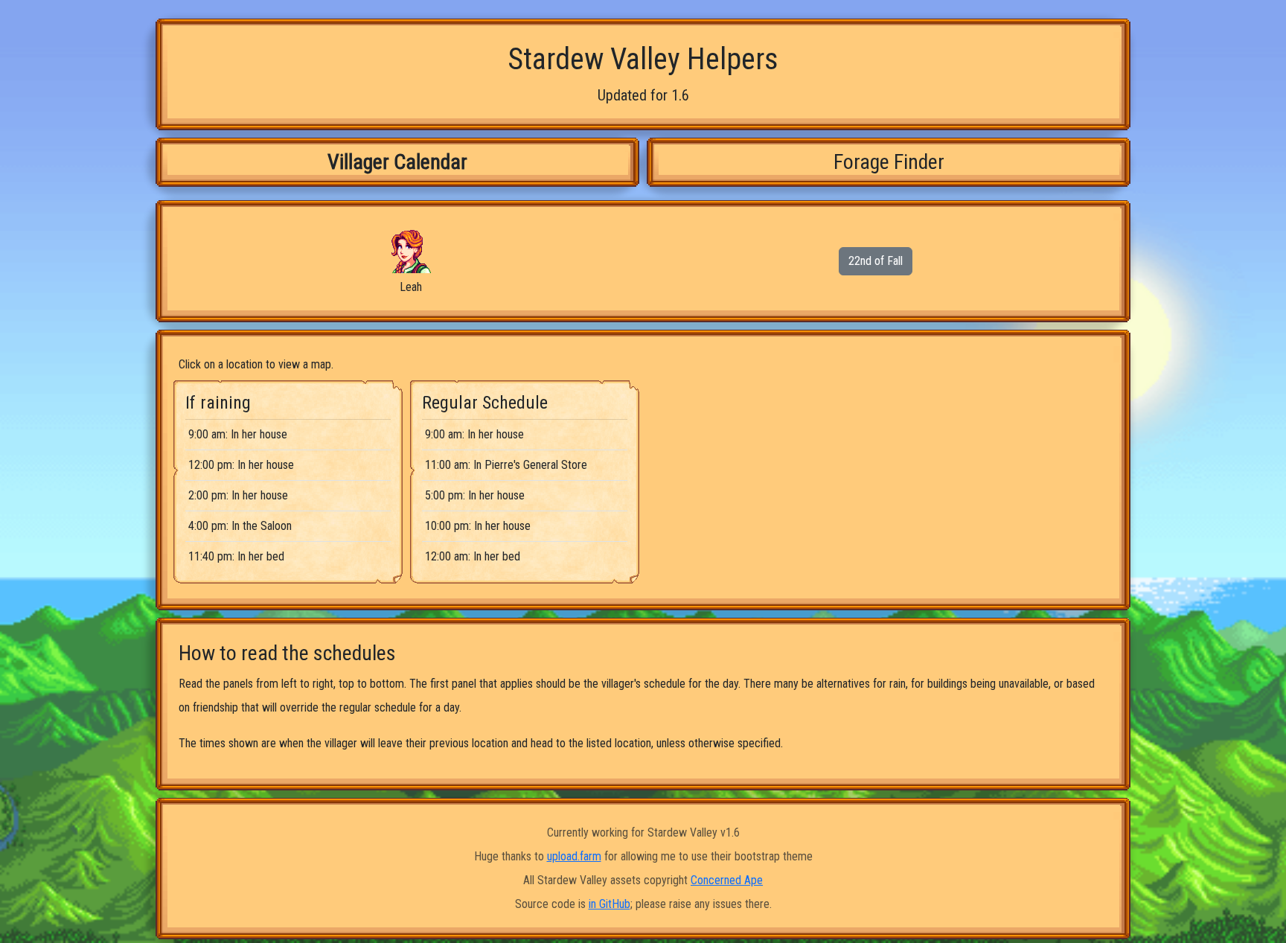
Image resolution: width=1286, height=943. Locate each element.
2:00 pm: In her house (238, 495)
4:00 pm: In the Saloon (240, 526)
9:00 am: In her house (237, 434)
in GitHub (609, 904)
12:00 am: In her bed (472, 556)
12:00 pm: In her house (241, 465)
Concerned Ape (727, 880)
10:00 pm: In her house (478, 526)
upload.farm (574, 856)
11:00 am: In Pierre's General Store (506, 465)
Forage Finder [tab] (889, 162)
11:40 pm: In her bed (236, 556)
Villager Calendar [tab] (397, 162)
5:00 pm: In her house (475, 495)
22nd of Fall (875, 261)
